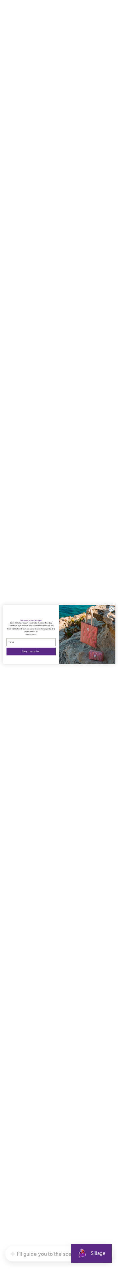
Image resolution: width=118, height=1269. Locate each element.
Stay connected (31, 651)
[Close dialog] (111, 608)
